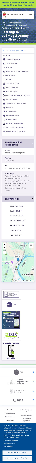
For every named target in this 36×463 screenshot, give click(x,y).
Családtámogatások (26, 411)
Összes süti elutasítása (17, 452)
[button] (18, 143)
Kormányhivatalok (15, 14)
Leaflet (20, 281)
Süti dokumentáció (9, 443)
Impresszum (10, 420)
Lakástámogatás (26, 415)
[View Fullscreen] (4, 252)
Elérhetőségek (10, 413)
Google (32, 281)
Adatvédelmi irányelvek (11, 440)
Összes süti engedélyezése (17, 458)
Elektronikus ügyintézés (26, 419)
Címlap (4, 23)
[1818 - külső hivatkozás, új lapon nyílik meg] (18, 400)
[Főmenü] (30, 15)
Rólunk (9, 410)
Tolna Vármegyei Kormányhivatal (15, 25)
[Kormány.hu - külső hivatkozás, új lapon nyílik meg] (18, 391)
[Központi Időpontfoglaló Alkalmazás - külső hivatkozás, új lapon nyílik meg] (18, 381)
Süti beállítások (8, 446)
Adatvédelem (9, 417)
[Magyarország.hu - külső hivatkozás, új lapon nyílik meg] (18, 372)
